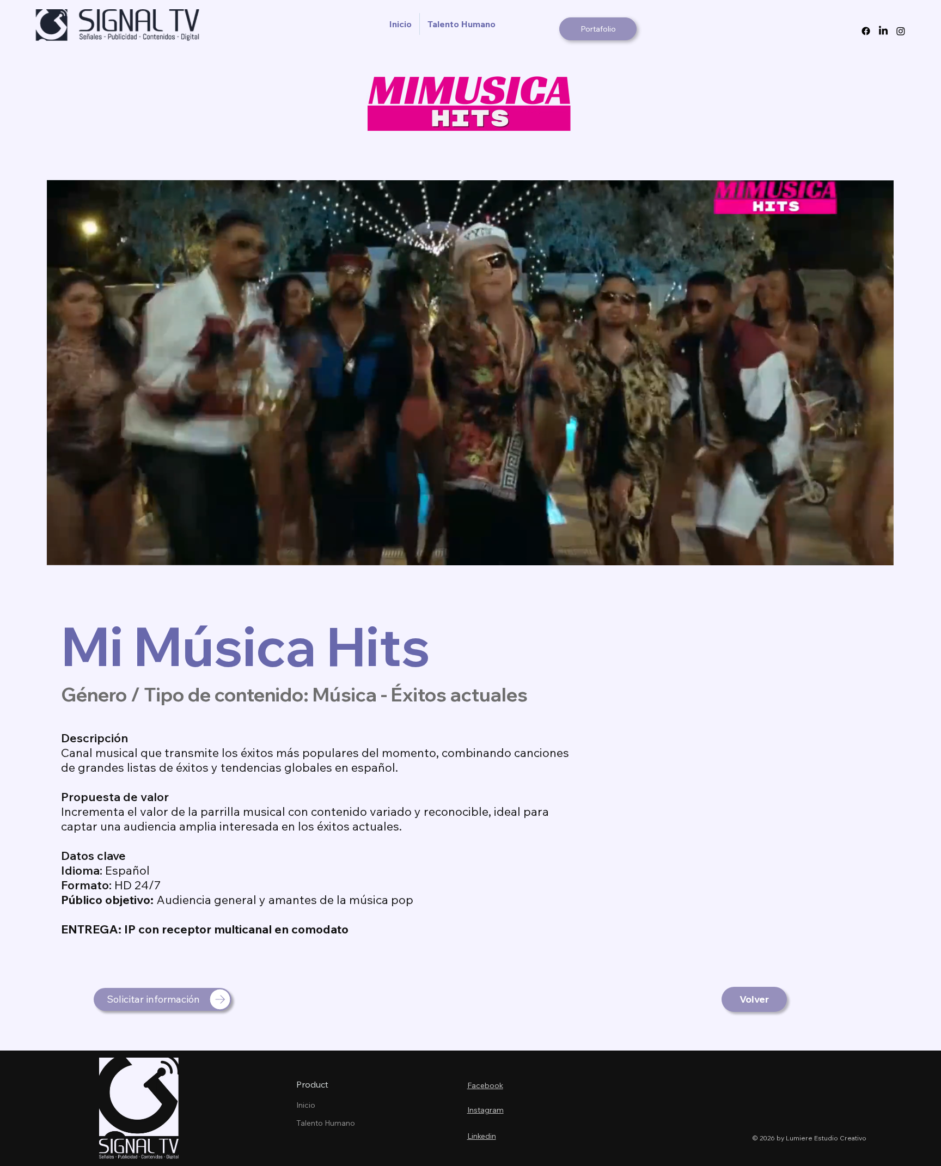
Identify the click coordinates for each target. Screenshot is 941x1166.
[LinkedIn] (883, 31)
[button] (875, 552)
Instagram (485, 1110)
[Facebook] (865, 31)
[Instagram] (900, 31)
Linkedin (481, 1136)
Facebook (485, 1085)
